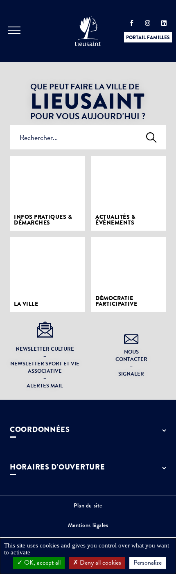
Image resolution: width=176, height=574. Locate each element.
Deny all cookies (99, 562)
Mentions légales (88, 525)
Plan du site (88, 505)
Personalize (147, 562)
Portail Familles (148, 37)
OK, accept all (42, 562)
